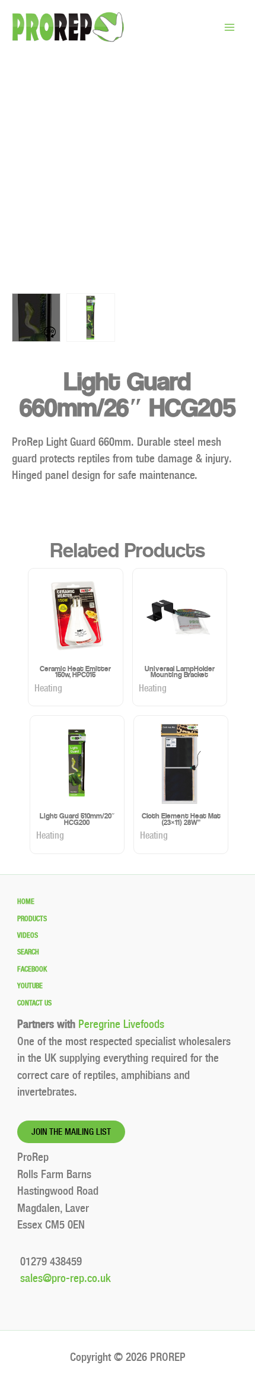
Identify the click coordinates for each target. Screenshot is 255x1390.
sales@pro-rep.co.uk (64, 1278)
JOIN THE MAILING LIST (71, 1131)
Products (32, 919)
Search (28, 952)
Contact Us (34, 1003)
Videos (27, 935)
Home (25, 901)
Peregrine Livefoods (121, 1024)
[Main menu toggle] (229, 27)
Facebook (32, 969)
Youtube (30, 986)
